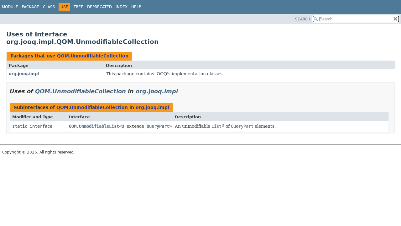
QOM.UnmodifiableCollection (92, 55)
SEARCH (302, 19)
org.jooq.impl (24, 73)
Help (136, 7)
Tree (78, 7)
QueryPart (158, 126)
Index (122, 7)
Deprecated (99, 7)
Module (10, 7)
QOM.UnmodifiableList (94, 126)
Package (30, 7)
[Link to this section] (182, 91)
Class (49, 7)
